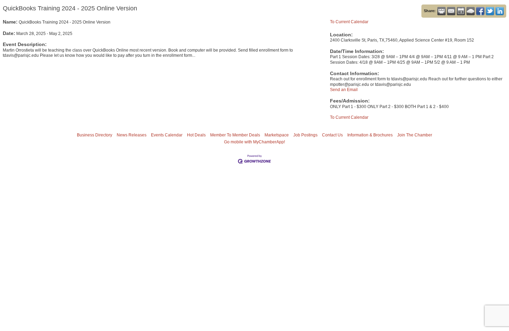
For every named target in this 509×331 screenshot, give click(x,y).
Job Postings (305, 135)
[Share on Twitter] (490, 11)
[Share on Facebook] (480, 11)
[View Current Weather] (470, 11)
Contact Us (332, 135)
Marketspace (277, 135)
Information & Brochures (370, 135)
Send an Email (344, 89)
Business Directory (94, 135)
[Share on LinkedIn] (499, 11)
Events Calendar (166, 135)
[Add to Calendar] (461, 11)
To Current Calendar (349, 21)
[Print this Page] (441, 11)
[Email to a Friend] (451, 11)
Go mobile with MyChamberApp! (254, 142)
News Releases (131, 135)
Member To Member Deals (235, 135)
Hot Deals (196, 135)
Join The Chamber (414, 135)
